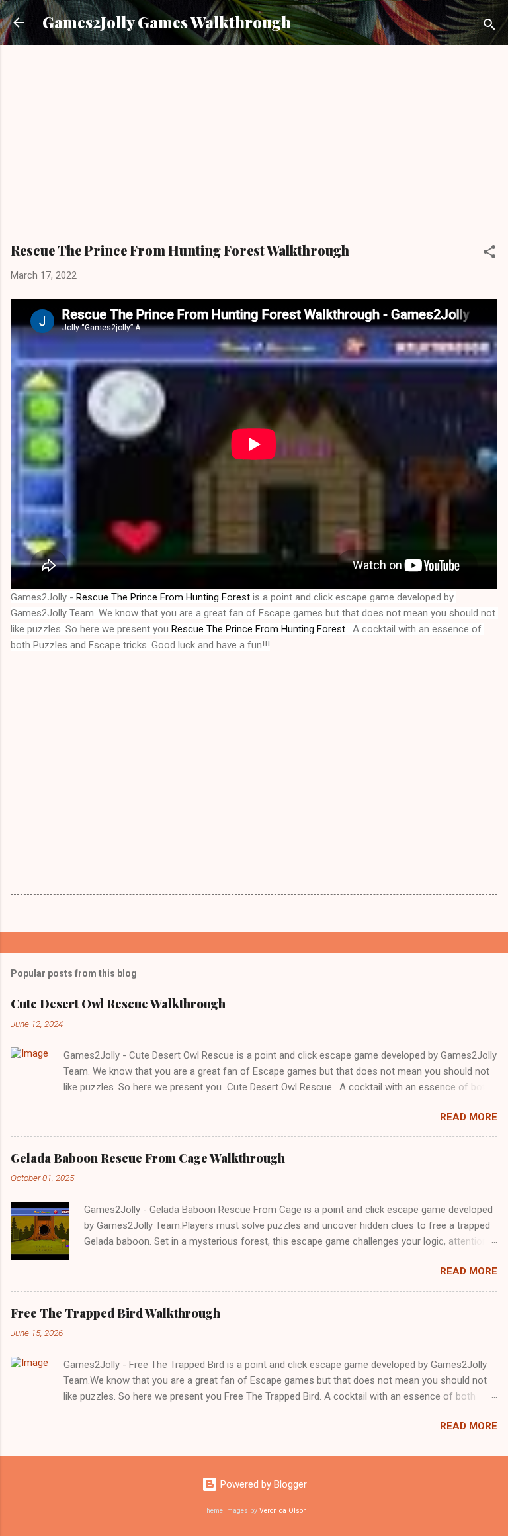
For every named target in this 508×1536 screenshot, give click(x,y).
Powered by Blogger (262, 1484)
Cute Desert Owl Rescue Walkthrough (118, 1004)
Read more (468, 1117)
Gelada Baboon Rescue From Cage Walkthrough (148, 1158)
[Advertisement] (254, 148)
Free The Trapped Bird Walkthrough (115, 1313)
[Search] (489, 27)
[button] (489, 254)
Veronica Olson (283, 1510)
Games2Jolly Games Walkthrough (166, 22)
